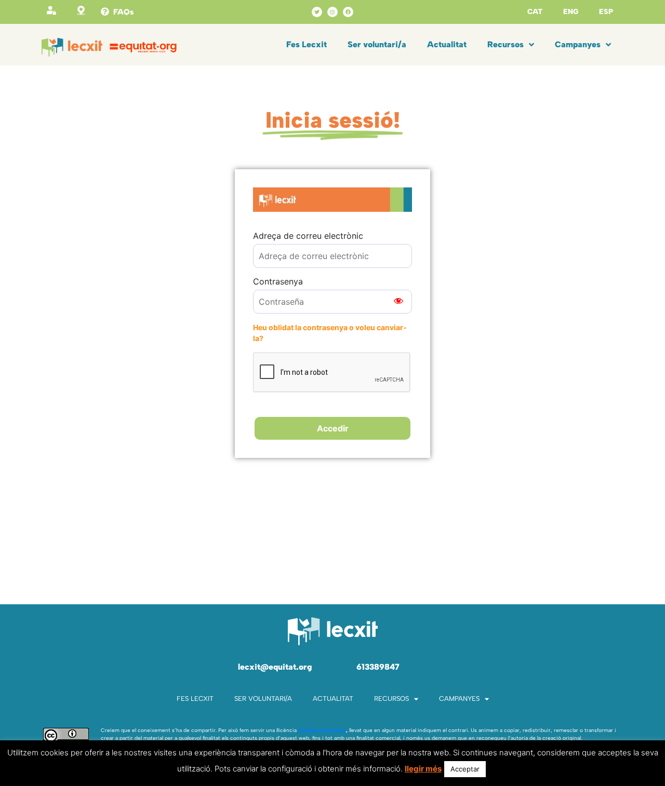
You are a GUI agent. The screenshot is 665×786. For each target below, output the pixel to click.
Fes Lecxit (306, 44)
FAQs (123, 12)
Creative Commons (322, 730)
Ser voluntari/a (377, 44)
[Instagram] (332, 12)
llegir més (423, 769)
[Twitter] (317, 12)
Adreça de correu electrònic (308, 236)
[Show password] (398, 302)
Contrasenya (278, 281)
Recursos (505, 44)
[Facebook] (348, 12)
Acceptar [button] (465, 769)
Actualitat (447, 44)
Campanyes (578, 44)
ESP (606, 11)
